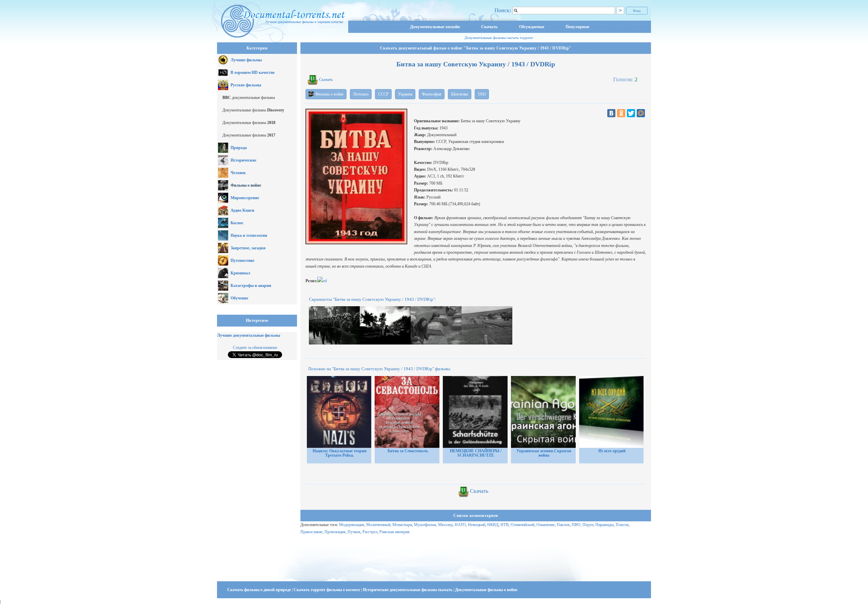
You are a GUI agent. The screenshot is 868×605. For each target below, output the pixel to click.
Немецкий (476, 524)
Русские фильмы (246, 85)
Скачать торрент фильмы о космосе (327, 589)
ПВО (576, 524)
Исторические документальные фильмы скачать (408, 589)
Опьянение (545, 524)
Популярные (577, 26)
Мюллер (445, 524)
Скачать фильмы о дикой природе (259, 589)
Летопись (361, 94)
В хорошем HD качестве (253, 72)
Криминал (240, 273)
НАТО (460, 524)
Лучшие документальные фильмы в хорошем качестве (304, 22)
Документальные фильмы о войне (486, 589)
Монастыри (402, 524)
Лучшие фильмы (246, 60)
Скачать (489, 26)
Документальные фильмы (253, 110)
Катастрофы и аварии (251, 285)
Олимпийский (522, 524)
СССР (383, 94)
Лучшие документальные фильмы (248, 335)
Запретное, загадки (248, 248)
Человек (238, 172)
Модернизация (351, 524)
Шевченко (459, 94)
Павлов (563, 524)
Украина (405, 94)
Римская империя (394, 531)
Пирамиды (604, 524)
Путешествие (242, 260)
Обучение (239, 298)
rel (325, 280)
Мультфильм (425, 524)
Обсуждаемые (531, 26)
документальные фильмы (248, 97)
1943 (482, 94)
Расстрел (369, 531)
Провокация (335, 531)
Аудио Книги (242, 210)
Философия (431, 94)
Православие (311, 531)
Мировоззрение (245, 197)
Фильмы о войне (246, 185)
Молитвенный (378, 524)
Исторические (243, 160)
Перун (588, 524)
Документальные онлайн (435, 26)
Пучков (354, 531)
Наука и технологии (249, 235)
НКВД (492, 524)
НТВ (504, 524)
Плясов (622, 524)
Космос (237, 223)
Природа (239, 147)
